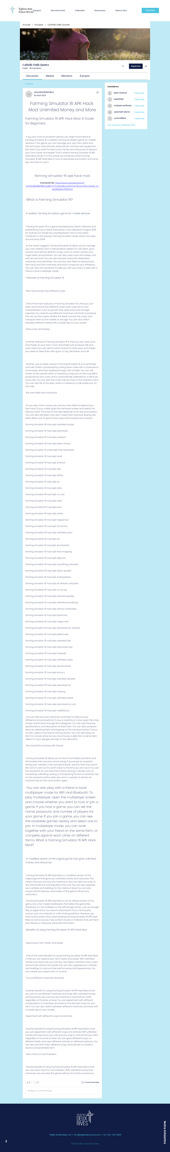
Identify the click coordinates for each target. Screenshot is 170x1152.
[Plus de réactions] (36, 1082)
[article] (62, 593)
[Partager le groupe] (145, 66)
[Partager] (97, 92)
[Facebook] (6, 1141)
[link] (32, 75)
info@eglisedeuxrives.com (87, 1134)
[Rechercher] (123, 66)
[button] (37, 10)
